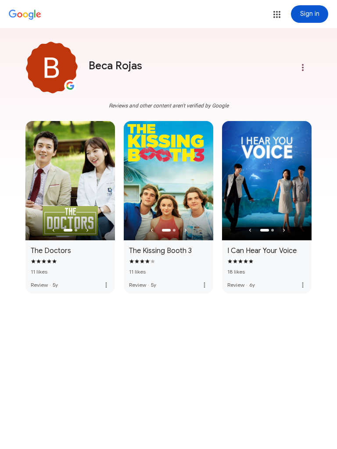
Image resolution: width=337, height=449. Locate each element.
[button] (277, 14)
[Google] (25, 15)
